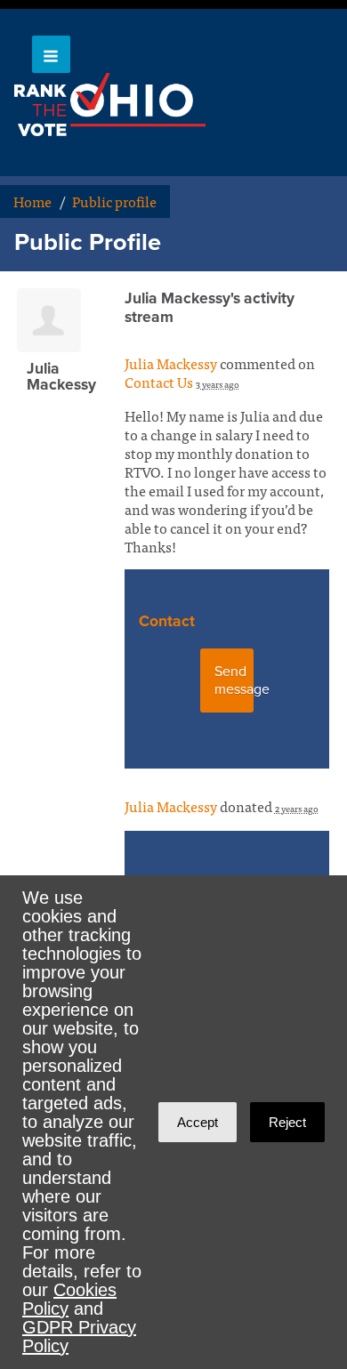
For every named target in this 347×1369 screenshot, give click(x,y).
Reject (287, 1122)
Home (32, 201)
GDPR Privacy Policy (79, 1336)
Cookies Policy (69, 1299)
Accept (197, 1122)
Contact (167, 621)
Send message (233, 680)
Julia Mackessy (171, 362)
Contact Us (159, 381)
